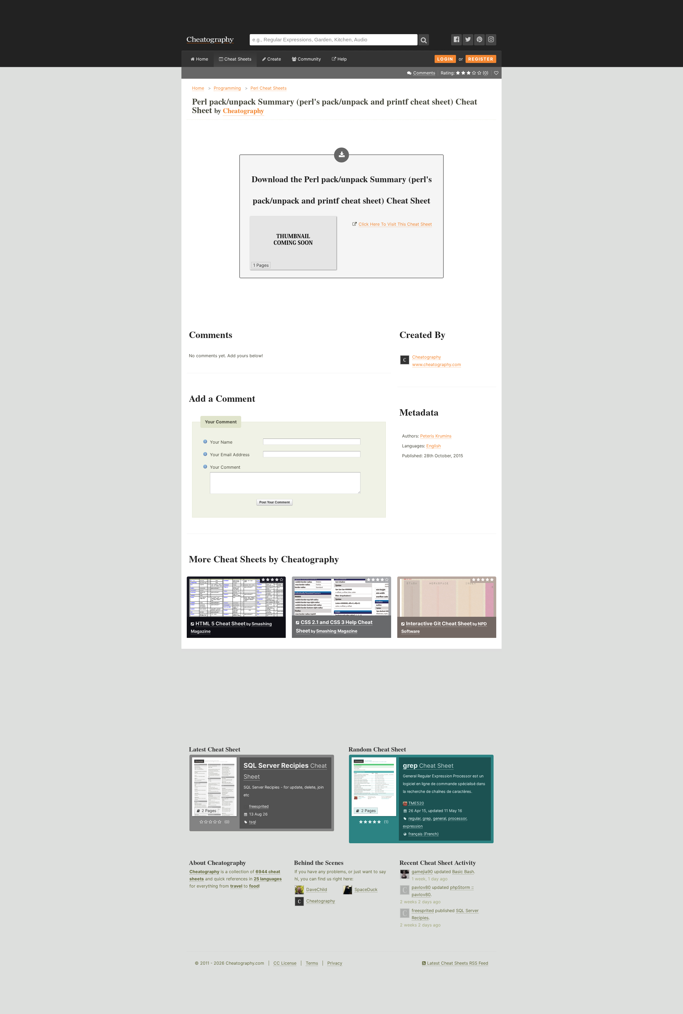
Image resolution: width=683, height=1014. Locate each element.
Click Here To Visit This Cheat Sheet (395, 224)
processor (457, 818)
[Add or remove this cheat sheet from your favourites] (496, 72)
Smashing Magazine (336, 631)
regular (414, 818)
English (433, 445)
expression (413, 826)
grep (427, 818)
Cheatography (426, 357)
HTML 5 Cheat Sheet (220, 624)
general (439, 818)
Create (273, 59)
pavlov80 (421, 887)
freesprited (259, 806)
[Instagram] (491, 39)
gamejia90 (422, 871)
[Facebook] (456, 39)
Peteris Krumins (435, 436)
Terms (312, 963)
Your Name (221, 442)
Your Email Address (229, 454)
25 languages (268, 878)
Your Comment (225, 467)
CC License (284, 963)
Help (341, 59)
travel (236, 886)
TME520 (416, 803)
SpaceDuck (366, 889)
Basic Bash (463, 871)
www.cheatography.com (436, 364)
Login (445, 59)
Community (308, 59)
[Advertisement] (341, 14)
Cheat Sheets (237, 59)
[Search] (423, 39)
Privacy (334, 963)
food (254, 886)
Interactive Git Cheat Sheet (439, 624)
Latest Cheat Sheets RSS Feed (457, 963)
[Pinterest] (479, 39)
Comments (424, 72)
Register (481, 59)
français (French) (423, 834)
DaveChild (316, 889)
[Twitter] (468, 39)
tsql (252, 822)
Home (201, 59)
